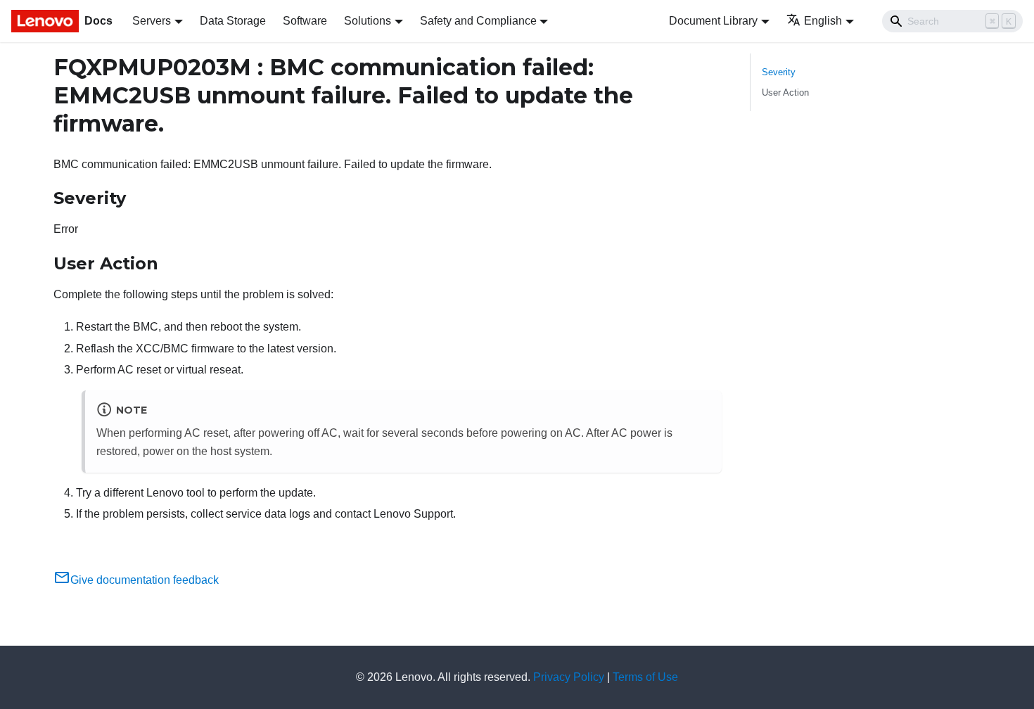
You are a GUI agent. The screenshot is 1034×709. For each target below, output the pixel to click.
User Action (785, 92)
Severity (779, 72)
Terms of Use (645, 677)
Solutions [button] (367, 21)
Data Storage (233, 21)
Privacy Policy (568, 677)
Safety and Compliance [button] (478, 21)
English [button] (823, 21)
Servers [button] (151, 21)
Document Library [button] (713, 21)
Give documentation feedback (144, 580)
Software (305, 21)
